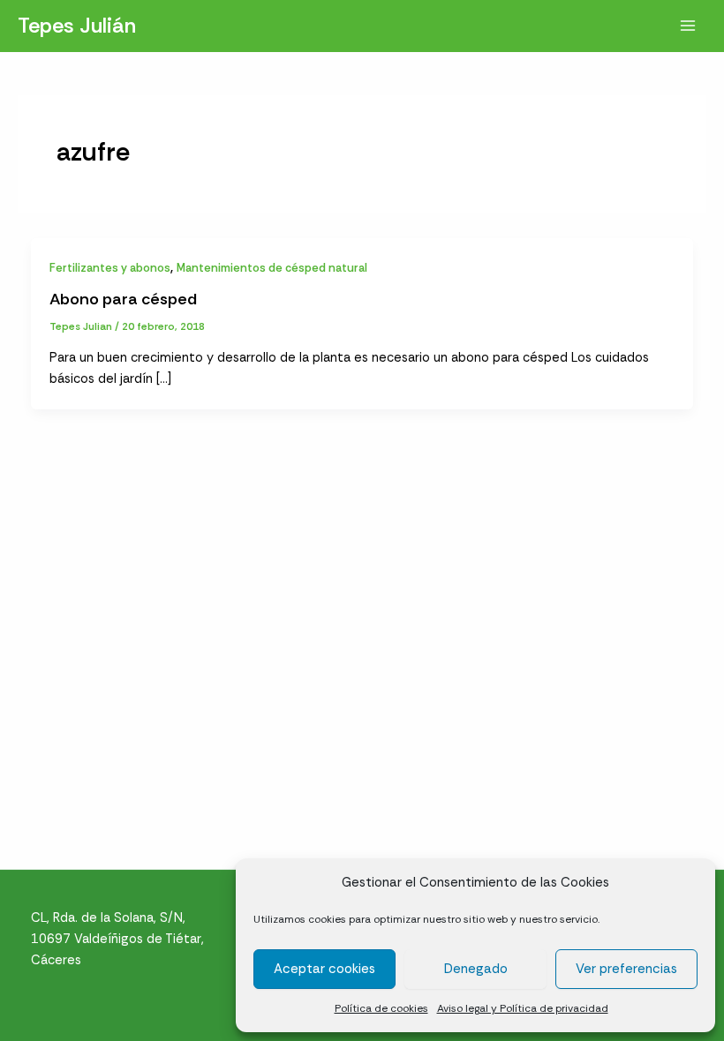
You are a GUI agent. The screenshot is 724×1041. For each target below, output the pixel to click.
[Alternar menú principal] (687, 25)
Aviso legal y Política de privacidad (522, 1008)
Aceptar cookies (324, 968)
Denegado (476, 968)
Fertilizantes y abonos (109, 267)
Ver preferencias (626, 968)
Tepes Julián (77, 25)
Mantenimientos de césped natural (272, 267)
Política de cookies (381, 1008)
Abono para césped (123, 299)
